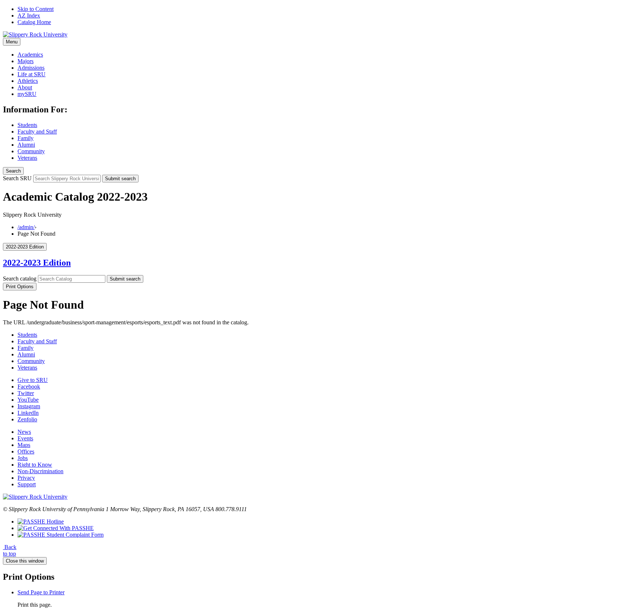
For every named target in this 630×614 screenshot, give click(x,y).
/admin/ (26, 227)
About (25, 87)
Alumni (26, 145)
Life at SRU (32, 74)
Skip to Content (36, 9)
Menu (12, 42)
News (24, 432)
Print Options (20, 286)
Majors (26, 61)
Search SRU (17, 178)
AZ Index (29, 15)
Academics (30, 54)
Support (27, 484)
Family (26, 138)
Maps (24, 445)
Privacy (26, 478)
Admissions (31, 68)
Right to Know (35, 465)
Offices (26, 451)
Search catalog (19, 278)
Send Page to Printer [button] (41, 592)
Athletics (28, 81)
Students (27, 125)
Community (31, 151)
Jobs (23, 458)
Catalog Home (34, 22)
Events (25, 438)
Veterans (27, 158)
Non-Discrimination (40, 471)
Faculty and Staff (37, 131)
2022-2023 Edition (37, 262)
